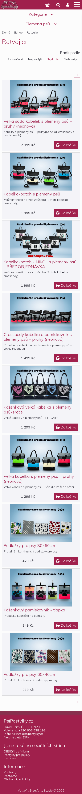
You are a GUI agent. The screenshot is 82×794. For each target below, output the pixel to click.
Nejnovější (35, 59)
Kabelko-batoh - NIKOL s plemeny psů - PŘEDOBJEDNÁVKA (40, 264)
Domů (6, 32)
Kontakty (10, 772)
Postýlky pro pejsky (17, 755)
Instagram (11, 758)
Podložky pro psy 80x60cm (29, 545)
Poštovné (10, 776)
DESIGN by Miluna (16, 751)
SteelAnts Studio (41, 790)
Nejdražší (53, 59)
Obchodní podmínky (17, 779)
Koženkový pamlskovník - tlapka (34, 610)
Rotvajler (33, 32)
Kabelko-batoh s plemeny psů (32, 194)
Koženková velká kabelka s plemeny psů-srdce (38, 409)
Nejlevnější (71, 59)
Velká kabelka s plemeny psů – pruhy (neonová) (39, 479)
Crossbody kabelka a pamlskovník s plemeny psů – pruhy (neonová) (38, 337)
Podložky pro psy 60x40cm (29, 674)
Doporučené (15, 59)
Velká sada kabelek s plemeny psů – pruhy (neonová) (38, 123)
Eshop (18, 32)
